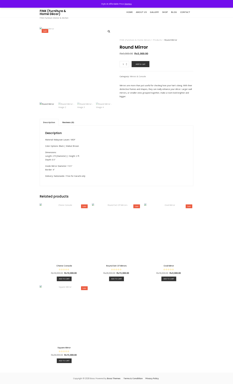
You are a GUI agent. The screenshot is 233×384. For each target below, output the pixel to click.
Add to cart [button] (64, 279)
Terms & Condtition (133, 378)
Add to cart (140, 64)
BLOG (174, 12)
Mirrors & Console (138, 76)
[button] (109, 31)
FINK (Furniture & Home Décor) (53, 12)
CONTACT (185, 12)
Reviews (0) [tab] (68, 122)
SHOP (165, 12)
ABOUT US (141, 12)
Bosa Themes (113, 378)
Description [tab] (49, 122)
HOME (129, 12)
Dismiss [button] (128, 3)
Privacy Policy (152, 378)
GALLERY (154, 12)
